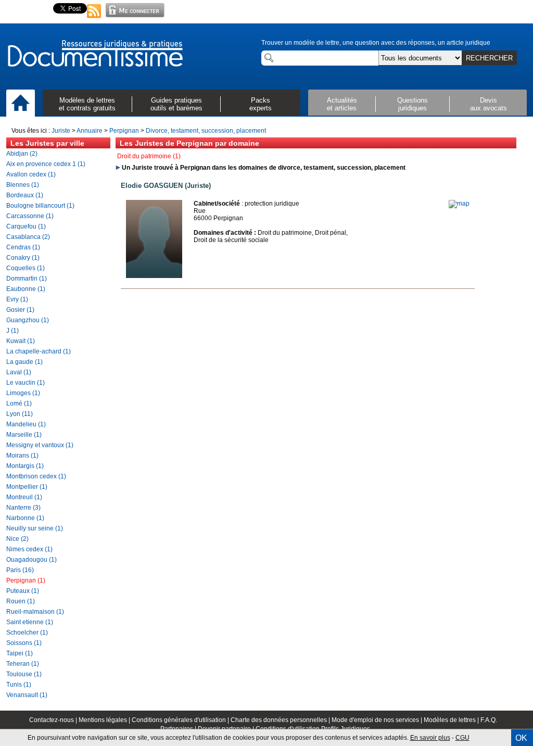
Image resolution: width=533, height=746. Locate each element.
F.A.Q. (488, 720)
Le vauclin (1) (25, 382)
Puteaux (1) (22, 591)
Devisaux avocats (488, 104)
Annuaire (90, 130)
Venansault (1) (26, 695)
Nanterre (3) (23, 507)
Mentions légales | (105, 720)
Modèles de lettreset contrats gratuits (87, 104)
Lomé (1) (19, 403)
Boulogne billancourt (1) (40, 205)
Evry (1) (17, 299)
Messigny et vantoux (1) (39, 445)
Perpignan (124, 130)
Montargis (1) (25, 466)
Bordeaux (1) (24, 195)
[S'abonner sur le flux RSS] (94, 18)
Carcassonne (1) (30, 216)
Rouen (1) (20, 601)
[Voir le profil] (154, 276)
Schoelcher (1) (27, 632)
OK (521, 738)
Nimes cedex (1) (29, 549)
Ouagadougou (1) (31, 559)
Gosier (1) (20, 309)
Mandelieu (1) (26, 424)
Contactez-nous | (54, 720)
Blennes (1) (22, 184)
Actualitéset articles (342, 104)
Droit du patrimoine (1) (149, 156)
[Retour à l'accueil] (94, 54)
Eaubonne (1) (25, 289)
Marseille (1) (24, 434)
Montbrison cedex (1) (36, 476)
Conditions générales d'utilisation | (181, 720)
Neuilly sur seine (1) (34, 528)
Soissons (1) (24, 643)
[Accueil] (20, 104)
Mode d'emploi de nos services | (378, 720)
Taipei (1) (19, 653)
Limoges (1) (23, 393)
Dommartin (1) (26, 278)
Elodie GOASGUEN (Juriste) (166, 185)
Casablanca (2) (28, 237)
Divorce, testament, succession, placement (206, 130)
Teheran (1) (22, 663)
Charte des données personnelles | (281, 720)
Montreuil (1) (24, 497)
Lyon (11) (19, 414)
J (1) (12, 330)
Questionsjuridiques (412, 104)
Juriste (61, 130)
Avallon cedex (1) (31, 174)
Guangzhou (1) (27, 320)
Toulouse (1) (24, 674)
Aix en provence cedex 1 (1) (45, 164)
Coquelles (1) (25, 268)
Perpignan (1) (25, 580)
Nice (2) (17, 538)
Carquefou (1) (26, 226)
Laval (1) (18, 372)
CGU (462, 737)
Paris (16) (20, 570)
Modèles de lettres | (452, 720)
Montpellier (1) (26, 486)
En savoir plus (430, 737)
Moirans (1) (22, 455)
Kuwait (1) (20, 341)
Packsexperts (260, 104)
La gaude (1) (24, 361)
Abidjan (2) (21, 153)
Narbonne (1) (25, 518)
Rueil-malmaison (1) (35, 611)
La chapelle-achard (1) (38, 351)
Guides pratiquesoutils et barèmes (176, 104)
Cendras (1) (23, 247)
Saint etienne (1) (29, 622)
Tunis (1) (18, 684)
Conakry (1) (23, 257)
